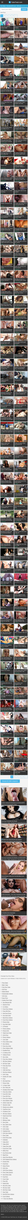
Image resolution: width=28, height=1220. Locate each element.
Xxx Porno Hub (7, 1153)
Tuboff (2, 29)
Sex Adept (3, 6)
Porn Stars (5, 982)
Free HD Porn (6, 1011)
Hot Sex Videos (7, 1072)
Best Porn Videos (7, 1017)
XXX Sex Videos (7, 1133)
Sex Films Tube (7, 1174)
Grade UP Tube (7, 1076)
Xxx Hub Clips (7, 1015)
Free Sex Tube (6, 987)
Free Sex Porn (7, 1065)
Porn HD (5, 1181)
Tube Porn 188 (7, 1146)
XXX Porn (5, 1035)
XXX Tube (5, 1074)
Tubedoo (5, 1139)
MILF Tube (5, 985)
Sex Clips (5, 1122)
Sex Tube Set (6, 1087)
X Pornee (5, 1026)
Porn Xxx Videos (7, 1098)
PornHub (17, 294)
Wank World (5, 991)
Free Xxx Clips (7, 1046)
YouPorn (17, 206)
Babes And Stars (5, 711)
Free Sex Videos (7, 1059)
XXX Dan (17, 79)
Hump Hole (6, 1161)
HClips (16, 54)
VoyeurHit (3, 180)
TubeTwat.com (16, 2)
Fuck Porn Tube (7, 1148)
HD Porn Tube (7, 1190)
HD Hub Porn (6, 1081)
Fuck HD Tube (7, 1094)
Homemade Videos (7, 993)
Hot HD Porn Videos (8, 1194)
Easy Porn (5, 998)
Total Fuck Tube (7, 1033)
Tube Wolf (3, 130)
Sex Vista (5, 1057)
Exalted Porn (6, 1050)
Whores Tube (6, 1120)
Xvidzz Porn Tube (7, 1000)
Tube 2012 (6, 1144)
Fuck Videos (6, 1196)
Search (24, 9)
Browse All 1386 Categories (10, 781)
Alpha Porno (4, 117)
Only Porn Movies (8, 1157)
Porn (4, 1078)
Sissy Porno (6, 1166)
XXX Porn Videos (8, 1170)
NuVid (16, 546)
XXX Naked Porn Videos (9, 1159)
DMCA (2, 1214)
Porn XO (5, 1068)
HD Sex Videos (7, 1061)
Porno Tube (6, 1083)
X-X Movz (5, 1006)
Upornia (17, 92)
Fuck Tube (6, 1179)
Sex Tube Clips (7, 1124)
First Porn (5, 1163)
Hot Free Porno (7, 1013)
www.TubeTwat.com (12, 1217)
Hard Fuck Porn (7, 1115)
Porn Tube (6, 1135)
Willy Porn (5, 1150)
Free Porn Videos (8, 1009)
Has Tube (5, 1192)
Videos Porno (6, 1054)
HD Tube (5, 1118)
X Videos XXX (7, 1052)
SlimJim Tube (6, 1105)
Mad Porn (5, 1155)
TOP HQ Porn (6, 1070)
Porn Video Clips (7, 1041)
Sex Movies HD (7, 1002)
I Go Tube (5, 1039)
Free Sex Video (7, 1091)
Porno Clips (6, 1022)
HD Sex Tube (6, 1187)
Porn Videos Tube (8, 1048)
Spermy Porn (6, 1004)
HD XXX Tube (7, 1185)
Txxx (16, 41)
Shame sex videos (8, 1107)
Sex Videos (6, 1043)
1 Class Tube (6, 1085)
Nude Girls (6, 1183)
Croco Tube (4, 142)
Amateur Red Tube (8, 1089)
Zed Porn (3, 155)
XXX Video (6, 1129)
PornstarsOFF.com (11, 6)
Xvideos (3, 269)
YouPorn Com (7, 1109)
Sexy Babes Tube (8, 1100)
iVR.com (19, 6)
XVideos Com (6, 1111)
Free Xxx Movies (8, 1198)
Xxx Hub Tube (7, 1024)
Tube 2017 (6, 1142)
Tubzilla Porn (6, 1131)
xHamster (17, 29)
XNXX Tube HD (7, 1102)
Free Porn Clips (7, 1137)
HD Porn (4, 989)
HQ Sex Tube (6, 1063)
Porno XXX (6, 1030)
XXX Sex (4, 996)
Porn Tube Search (8, 1172)
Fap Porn (5, 1176)
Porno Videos (6, 1028)
